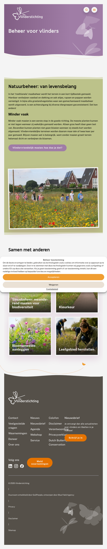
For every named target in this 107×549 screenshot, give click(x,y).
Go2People (38, 495)
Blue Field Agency (66, 495)
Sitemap (12, 530)
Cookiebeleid (52, 289)
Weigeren (53, 285)
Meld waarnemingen (39, 462)
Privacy (11, 507)
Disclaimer (13, 518)
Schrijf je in (75, 437)
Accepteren (53, 277)
